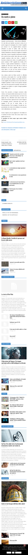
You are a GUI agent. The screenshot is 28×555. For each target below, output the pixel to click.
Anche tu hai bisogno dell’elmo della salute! (13, 504)
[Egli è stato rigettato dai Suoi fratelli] (5, 162)
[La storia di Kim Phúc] (14, 286)
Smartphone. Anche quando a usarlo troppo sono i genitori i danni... (18, 412)
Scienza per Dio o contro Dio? (16, 386)
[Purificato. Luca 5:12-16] (5, 324)
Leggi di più (18, 552)
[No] (26, 549)
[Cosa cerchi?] (5, 338)
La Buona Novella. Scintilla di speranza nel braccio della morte (12, 239)
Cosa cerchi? (13, 336)
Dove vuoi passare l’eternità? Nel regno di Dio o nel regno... (17, 534)
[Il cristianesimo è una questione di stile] (5, 176)
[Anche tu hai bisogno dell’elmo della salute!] (14, 491)
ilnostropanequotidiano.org (18, 122)
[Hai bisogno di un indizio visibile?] (5, 190)
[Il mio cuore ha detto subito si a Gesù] (5, 331)
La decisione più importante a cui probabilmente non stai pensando (17, 183)
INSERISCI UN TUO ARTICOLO (10, 215)
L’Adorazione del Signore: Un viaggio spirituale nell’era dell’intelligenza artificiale (13, 362)
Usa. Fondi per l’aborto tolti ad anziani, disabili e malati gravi (16, 405)
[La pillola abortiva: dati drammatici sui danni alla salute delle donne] (5, 465)
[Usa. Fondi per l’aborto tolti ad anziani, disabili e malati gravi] (5, 406)
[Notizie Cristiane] (14, 3)
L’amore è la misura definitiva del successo (17, 269)
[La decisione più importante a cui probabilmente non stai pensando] (5, 183)
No (13, 552)
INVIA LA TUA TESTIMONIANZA (10, 212)
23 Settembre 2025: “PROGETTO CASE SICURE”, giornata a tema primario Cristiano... (17, 399)
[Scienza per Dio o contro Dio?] (5, 387)
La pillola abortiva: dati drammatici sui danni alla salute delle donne (17, 464)
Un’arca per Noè (13, 540)
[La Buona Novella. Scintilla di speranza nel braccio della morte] (14, 230)
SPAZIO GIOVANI (5, 14)
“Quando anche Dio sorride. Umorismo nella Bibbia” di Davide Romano (16, 155)
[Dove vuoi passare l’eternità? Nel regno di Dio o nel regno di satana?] (5, 535)
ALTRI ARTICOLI (17, 150)
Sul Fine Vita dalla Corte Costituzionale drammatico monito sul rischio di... (12, 445)
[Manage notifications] (24, 545)
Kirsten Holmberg (7, 122)
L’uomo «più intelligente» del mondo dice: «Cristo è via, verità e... (18, 379)
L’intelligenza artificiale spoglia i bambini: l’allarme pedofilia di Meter (18, 419)
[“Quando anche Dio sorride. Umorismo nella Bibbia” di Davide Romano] (5, 155)
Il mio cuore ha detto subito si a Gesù (18, 329)
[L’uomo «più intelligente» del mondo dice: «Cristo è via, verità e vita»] (5, 380)
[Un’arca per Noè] (5, 542)
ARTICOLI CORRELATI (7, 150)
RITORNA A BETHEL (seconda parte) (22, 143)
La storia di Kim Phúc (7, 294)
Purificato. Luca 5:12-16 (15, 322)
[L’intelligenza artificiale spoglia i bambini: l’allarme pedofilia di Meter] (5, 420)
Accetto (9, 552)
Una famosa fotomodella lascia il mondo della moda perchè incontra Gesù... (17, 316)
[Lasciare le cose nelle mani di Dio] (5, 264)
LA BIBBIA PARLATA (7, 203)
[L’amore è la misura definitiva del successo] (5, 271)
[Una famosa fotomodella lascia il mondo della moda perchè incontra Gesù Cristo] (5, 316)
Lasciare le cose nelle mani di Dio (17, 262)
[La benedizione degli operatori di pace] (5, 169)
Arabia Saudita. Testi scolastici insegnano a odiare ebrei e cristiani (6, 144)
